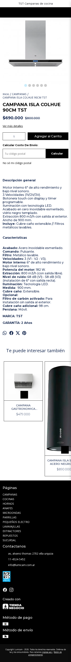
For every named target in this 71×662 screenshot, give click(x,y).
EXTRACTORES (12, 531)
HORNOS (8, 503)
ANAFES (8, 508)
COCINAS (8, 499)
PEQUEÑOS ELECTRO (16, 522)
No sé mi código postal (17, 163)
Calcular (57, 153)
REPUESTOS (10, 535)
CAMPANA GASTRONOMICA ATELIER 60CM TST (23, 407)
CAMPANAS (10, 494)
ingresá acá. (47, 652)
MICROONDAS (12, 513)
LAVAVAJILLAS (11, 526)
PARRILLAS (9, 517)
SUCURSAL (9, 540)
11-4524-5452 (16, 559)
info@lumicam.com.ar (21, 565)
